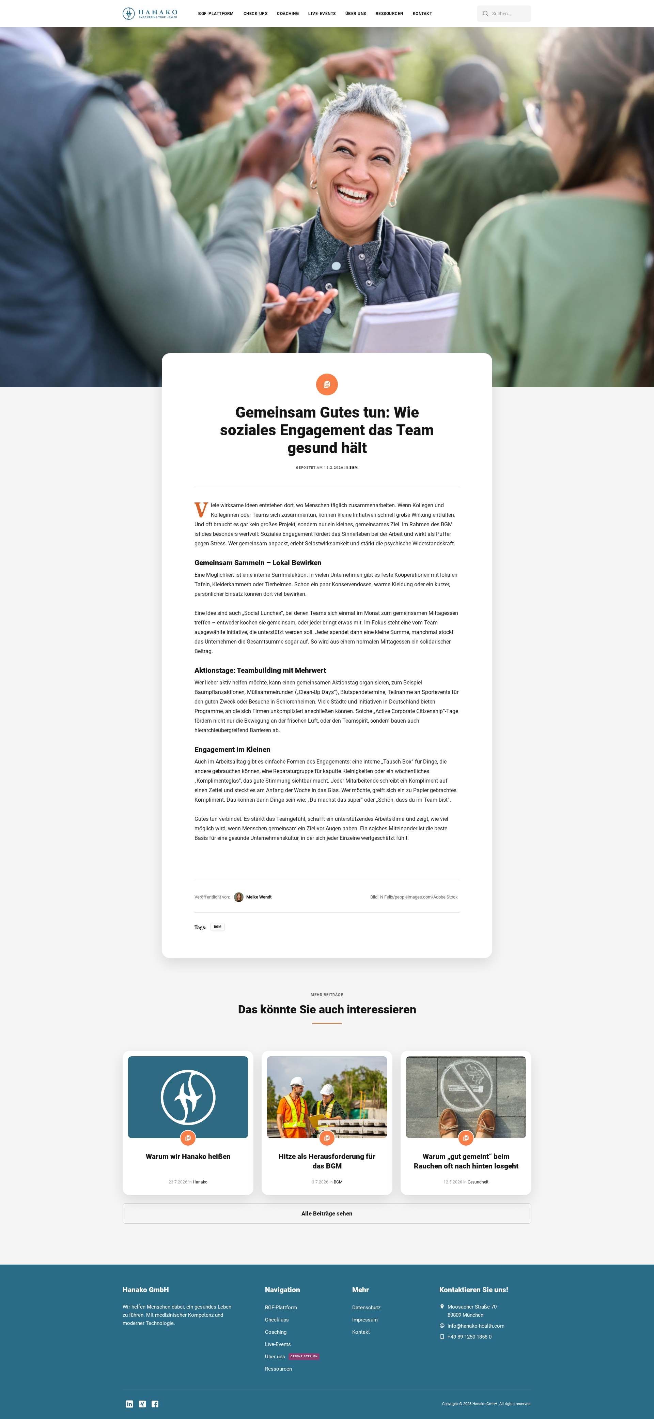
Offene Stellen (304, 1356)
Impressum (365, 1320)
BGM (353, 467)
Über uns (355, 13)
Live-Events (322, 13)
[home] (150, 13)
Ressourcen (389, 13)
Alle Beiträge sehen (327, 1213)
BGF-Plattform (216, 13)
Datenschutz (366, 1307)
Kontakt (422, 13)
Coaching (288, 13)
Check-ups (256, 13)
